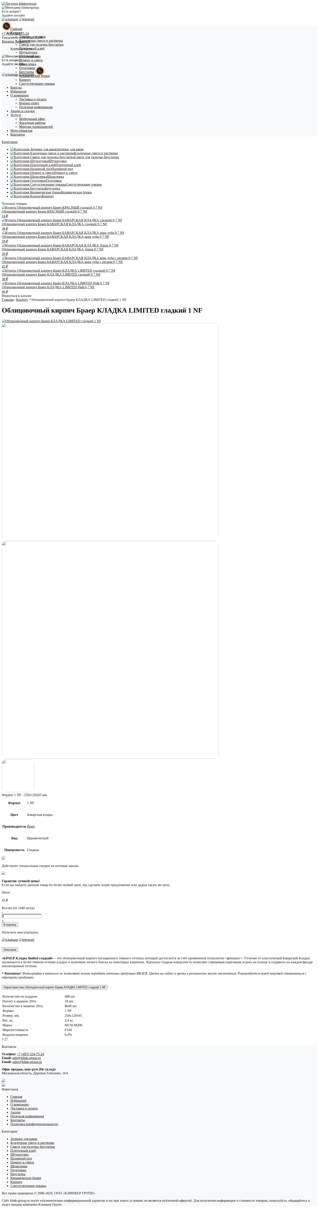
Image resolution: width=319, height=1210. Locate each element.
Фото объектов (21, 130)
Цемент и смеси (31, 60)
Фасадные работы (32, 123)
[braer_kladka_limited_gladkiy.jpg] (51, 321)
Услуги (15, 115)
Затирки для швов (32, 36)
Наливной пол (30, 56)
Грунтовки (27, 68)
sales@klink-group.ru (27, 1062)
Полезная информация (36, 107)
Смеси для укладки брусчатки (41, 44)
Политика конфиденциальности (34, 1124)
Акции (15, 1112)
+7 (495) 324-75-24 (30, 1054)
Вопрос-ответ (29, 103)
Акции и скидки (22, 111)
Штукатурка (28, 52)
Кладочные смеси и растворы (41, 40)
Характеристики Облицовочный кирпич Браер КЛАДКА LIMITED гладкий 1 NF (54, 987)
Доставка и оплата (32, 99)
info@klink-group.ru (26, 1058)
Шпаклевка (27, 64)
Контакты (17, 134)
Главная (16, 29)
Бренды (16, 87)
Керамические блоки (34, 76)
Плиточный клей (31, 48)
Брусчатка (26, 72)
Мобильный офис (32, 119)
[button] (10, 142)
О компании (19, 95)
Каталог (16, 33)
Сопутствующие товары (37, 83)
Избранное (18, 91)
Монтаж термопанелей (36, 126)
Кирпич (25, 80)
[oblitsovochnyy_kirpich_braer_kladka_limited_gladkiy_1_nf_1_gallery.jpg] (110, 539)
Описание (9, 949)
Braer (31, 826)
